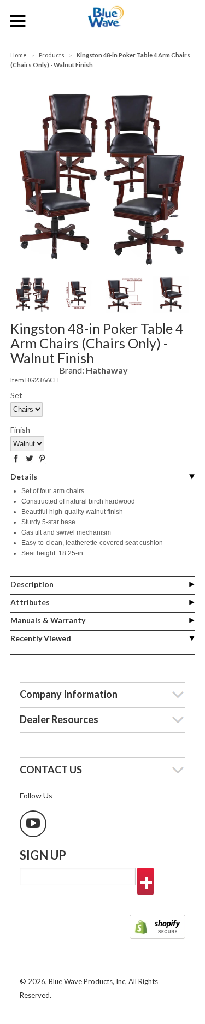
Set (16, 395)
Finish (20, 429)
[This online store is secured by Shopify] (157, 928)
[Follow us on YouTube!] (33, 823)
